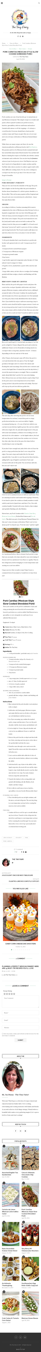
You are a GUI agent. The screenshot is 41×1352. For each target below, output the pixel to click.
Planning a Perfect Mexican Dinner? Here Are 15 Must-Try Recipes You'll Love (20, 967)
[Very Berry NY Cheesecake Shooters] (30, 1234)
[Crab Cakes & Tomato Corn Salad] (10, 1304)
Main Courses (22, 49)
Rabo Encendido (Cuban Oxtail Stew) (9, 1250)
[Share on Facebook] (21, 852)
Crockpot (19, 837)
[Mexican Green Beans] (30, 1304)
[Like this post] (18, 852)
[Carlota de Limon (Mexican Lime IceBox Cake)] (10, 1195)
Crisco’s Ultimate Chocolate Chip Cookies (28, 1175)
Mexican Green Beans (8, 516)
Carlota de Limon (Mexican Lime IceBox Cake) (10, 1212)
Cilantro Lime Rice (29, 513)
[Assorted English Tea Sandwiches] (10, 1158)
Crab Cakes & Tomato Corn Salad (10, 1319)
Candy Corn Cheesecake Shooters (20, 944)
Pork (26, 837)
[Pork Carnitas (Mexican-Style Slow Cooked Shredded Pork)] (30, 1195)
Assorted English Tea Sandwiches (10, 1174)
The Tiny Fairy (24, 57)
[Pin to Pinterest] (23, 852)
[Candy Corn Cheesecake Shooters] (20, 917)
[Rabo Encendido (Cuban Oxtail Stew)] (10, 1234)
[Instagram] (20, 37)
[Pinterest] (22, 37)
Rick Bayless (33, 147)
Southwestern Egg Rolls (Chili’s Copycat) (30, 1284)
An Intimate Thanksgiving (7, 1284)
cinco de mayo (7, 837)
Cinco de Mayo (14, 43)
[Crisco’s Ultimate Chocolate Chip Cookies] (30, 1158)
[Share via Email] (25, 852)
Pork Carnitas (7, 841)
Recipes (30, 49)
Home (3, 43)
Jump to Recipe (6, 180)
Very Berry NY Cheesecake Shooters (30, 1250)
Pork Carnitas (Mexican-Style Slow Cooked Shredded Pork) (29, 1213)
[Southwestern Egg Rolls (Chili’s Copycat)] (30, 1269)
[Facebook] (15, 1131)
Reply (37, 966)
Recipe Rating (7, 991)
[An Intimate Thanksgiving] (10, 1269)
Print (21, 597)
